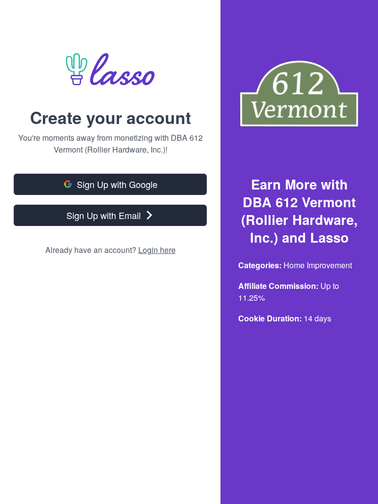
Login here (157, 249)
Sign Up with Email (103, 215)
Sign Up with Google (117, 184)
